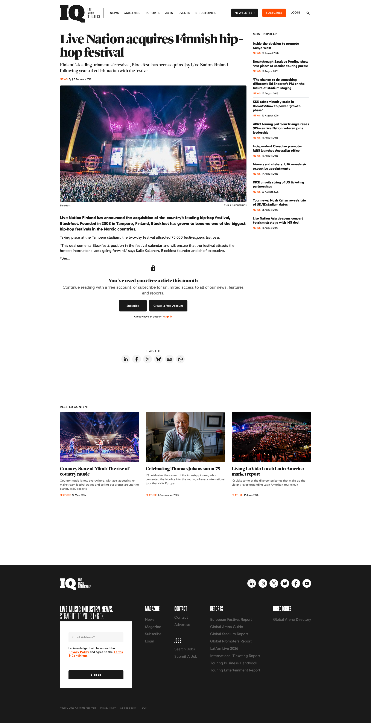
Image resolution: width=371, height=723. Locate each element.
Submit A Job (185, 656)
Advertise (182, 624)
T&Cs (143, 707)
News (114, 13)
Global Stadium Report (229, 633)
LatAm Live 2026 (224, 648)
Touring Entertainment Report (235, 670)
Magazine (132, 13)
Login (295, 12)
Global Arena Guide (226, 626)
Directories (205, 13)
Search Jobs (184, 649)
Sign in (168, 316)
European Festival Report (231, 619)
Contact (181, 617)
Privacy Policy (108, 707)
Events (184, 13)
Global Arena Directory (292, 619)
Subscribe (274, 13)
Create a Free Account (168, 306)
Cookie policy (128, 707)
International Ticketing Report (235, 655)
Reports (153, 13)
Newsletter (245, 13)
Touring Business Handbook (233, 663)
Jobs (169, 13)
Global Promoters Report (231, 641)
